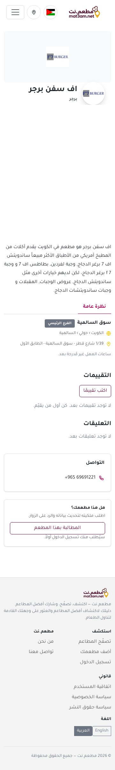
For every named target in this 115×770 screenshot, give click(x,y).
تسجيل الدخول (95, 662)
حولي (83, 333)
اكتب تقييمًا (95, 391)
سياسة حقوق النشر (90, 707)
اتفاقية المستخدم (92, 687)
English (101, 731)
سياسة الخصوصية (91, 697)
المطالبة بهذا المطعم (57, 528)
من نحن (46, 642)
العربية (83, 731)
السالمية (67, 333)
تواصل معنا (41, 652)
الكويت (97, 333)
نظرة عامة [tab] (94, 307)
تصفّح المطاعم (95, 642)
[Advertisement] (57, 178)
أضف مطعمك (95, 652)
